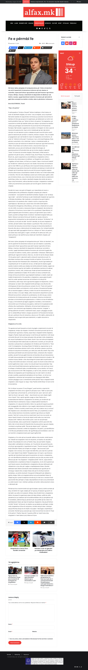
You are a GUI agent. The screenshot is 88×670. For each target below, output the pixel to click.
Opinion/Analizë (39, 23)
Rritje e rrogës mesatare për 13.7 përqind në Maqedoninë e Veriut (75, 122)
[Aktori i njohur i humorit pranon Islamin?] (66, 105)
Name (10, 624)
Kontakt (9, 654)
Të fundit (77, 96)
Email (10, 631)
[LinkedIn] (31, 522)
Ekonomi (30, 23)
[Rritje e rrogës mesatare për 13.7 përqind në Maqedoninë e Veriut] (66, 119)
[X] (24, 522)
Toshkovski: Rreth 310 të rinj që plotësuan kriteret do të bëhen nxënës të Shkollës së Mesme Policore (58, 1)
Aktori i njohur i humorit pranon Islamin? (74, 106)
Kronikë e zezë (23, 23)
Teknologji (73, 23)
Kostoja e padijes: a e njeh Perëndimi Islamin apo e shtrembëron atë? (31, 578)
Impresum (26, 654)
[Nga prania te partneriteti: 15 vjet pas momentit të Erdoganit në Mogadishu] (15, 570)
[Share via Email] (44, 522)
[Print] (51, 522)
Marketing (17, 654)
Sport (60, 23)
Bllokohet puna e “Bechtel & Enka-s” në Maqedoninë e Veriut (75, 137)
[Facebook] (17, 522)
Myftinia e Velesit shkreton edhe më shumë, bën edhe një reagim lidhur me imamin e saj (75, 172)
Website (34, 631)
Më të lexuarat (65, 96)
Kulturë (54, 23)
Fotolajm (66, 23)
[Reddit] (37, 522)
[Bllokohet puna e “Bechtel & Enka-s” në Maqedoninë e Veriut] (66, 135)
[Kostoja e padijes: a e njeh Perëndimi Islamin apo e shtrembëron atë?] (31, 570)
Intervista (48, 23)
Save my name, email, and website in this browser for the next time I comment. (31, 638)
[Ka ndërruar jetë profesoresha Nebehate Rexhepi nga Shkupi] (66, 149)
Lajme (16, 23)
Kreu (11, 23)
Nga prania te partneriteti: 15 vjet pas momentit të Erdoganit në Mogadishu (14, 579)
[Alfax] (44, 12)
